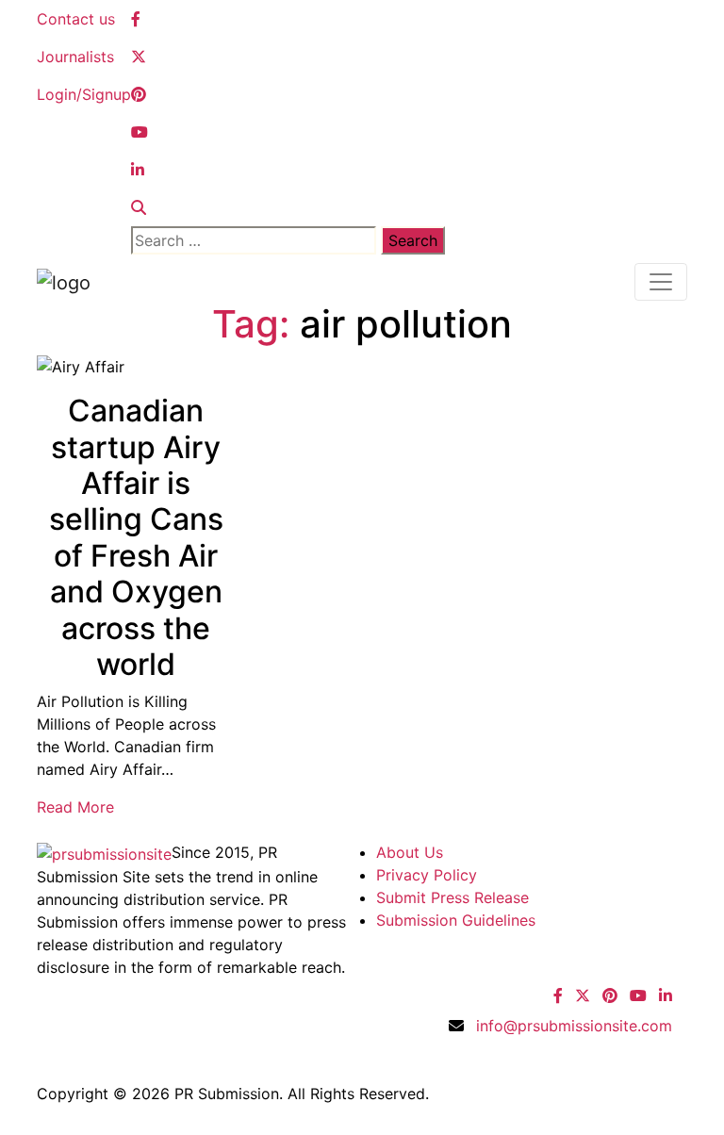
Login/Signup (84, 94)
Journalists (75, 56)
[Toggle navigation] (660, 282)
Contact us (76, 18)
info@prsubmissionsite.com (574, 1025)
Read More (75, 807)
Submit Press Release (452, 897)
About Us (409, 852)
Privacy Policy (426, 874)
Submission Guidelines (455, 920)
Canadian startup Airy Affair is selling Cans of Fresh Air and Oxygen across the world (136, 537)
